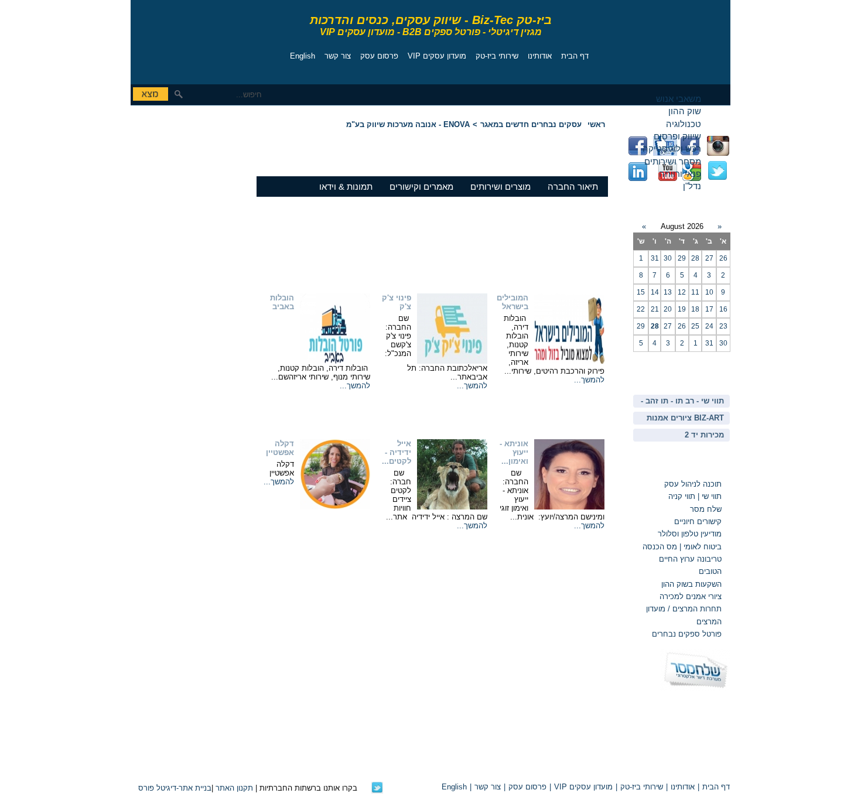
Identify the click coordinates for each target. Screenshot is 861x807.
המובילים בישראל (512, 302)
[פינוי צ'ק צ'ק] (452, 361)
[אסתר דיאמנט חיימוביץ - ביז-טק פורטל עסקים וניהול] (377, 791)
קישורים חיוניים (698, 521)
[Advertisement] (166, 190)
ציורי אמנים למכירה (691, 596)
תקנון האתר (234, 788)
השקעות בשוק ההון (691, 584)
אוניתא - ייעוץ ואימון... (514, 452)
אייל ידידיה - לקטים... (396, 452)
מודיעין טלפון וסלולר (690, 533)
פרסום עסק (379, 56)
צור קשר (337, 56)
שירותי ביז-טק (497, 56)
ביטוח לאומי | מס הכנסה (682, 546)
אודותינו (540, 56)
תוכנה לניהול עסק (693, 484)
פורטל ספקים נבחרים (687, 634)
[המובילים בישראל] (569, 361)
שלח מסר (706, 509)
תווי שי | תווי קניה (694, 496)
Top (594, 766)
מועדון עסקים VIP (437, 56)
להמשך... (589, 379)
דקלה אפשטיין (280, 448)
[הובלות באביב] (335, 361)
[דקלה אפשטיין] (335, 506)
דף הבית (575, 56)
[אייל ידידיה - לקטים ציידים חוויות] (452, 506)
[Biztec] (183, 39)
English (302, 56)
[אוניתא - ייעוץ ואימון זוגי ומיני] (569, 506)
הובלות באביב (282, 302)
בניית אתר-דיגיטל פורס (174, 788)
